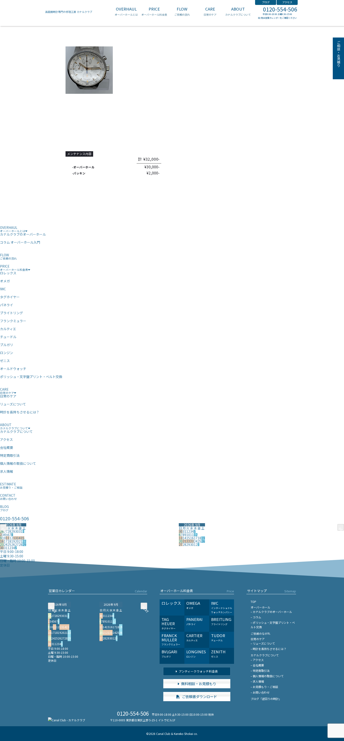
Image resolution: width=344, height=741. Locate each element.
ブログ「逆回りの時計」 (266, 699)
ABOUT (238, 11)
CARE (210, 11)
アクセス (287, 2)
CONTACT (8, 497)
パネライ (6, 304)
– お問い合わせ (260, 692)
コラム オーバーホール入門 (20, 242)
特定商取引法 (10, 455)
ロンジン (6, 352)
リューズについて (13, 404)
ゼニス (5, 360)
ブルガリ (6, 344)
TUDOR (218, 637)
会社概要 (6, 447)
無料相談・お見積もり (198, 683)
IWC (3, 289)
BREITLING (221, 621)
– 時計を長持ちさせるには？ (268, 649)
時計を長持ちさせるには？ (19, 412)
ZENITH (218, 653)
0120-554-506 (280, 9)
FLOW (182, 11)
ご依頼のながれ (260, 633)
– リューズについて (263, 643)
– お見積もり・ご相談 (264, 687)
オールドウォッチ (13, 368)
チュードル (8, 336)
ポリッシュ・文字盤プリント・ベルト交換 (31, 376)
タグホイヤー (10, 297)
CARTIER (194, 637)
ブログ (266, 2)
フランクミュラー (13, 320)
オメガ (5, 281)
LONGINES (196, 653)
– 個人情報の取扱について (267, 676)
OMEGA (193, 605)
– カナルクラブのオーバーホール (271, 612)
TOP (253, 602)
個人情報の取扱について (18, 463)
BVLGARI (169, 653)
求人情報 (6, 471)
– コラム (256, 617)
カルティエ (8, 328)
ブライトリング (11, 312)
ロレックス (8, 273)
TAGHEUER (168, 623)
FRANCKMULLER (170, 639)
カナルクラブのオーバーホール (23, 234)
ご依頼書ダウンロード (199, 696)
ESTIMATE (11, 485)
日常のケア (8, 396)
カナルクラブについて (16, 431)
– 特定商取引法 (260, 671)
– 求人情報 (257, 681)
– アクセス (257, 660)
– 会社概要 (257, 665)
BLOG (4, 508)
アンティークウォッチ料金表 (198, 671)
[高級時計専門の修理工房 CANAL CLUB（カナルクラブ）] (66, 720)
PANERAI (194, 621)
